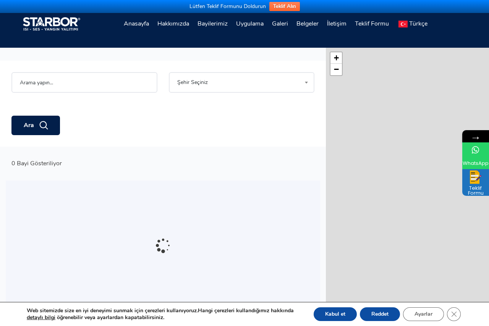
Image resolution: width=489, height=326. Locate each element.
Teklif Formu (372, 23)
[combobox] (242, 82)
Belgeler (307, 23)
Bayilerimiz (213, 23)
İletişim (337, 23)
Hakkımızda (173, 23)
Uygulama (250, 23)
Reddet (380, 314)
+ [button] (336, 58)
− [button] (336, 69)
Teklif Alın (284, 6)
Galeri (280, 23)
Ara (29, 125)
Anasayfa (136, 23)
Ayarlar (423, 314)
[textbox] (241, 82)
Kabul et (335, 314)
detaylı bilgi (41, 317)
